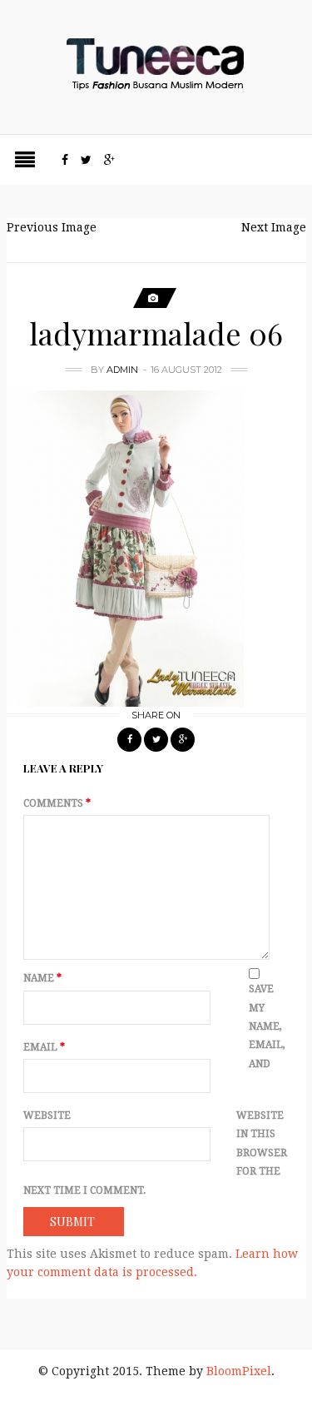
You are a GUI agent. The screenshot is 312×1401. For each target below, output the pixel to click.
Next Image (273, 227)
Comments (57, 803)
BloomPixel (238, 1371)
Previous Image (52, 227)
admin (122, 369)
